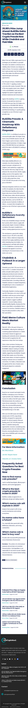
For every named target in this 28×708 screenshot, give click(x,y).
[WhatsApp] (15, 54)
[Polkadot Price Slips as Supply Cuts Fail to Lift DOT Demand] (14, 579)
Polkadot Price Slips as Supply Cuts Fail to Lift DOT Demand (13, 591)
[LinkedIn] (5, 659)
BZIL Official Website (7, 450)
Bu (3, 246)
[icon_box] (9, 690)
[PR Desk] (11, 47)
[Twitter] (8, 54)
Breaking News (7, 23)
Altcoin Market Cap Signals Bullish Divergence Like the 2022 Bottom (13, 599)
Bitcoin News (5, 618)
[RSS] (7, 659)
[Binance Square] (15, 659)
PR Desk (16, 46)
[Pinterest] (12, 54)
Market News (5, 594)
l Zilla (5, 246)
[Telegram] (22, 54)
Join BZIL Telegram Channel (9, 454)
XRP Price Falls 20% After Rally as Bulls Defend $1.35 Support (13, 607)
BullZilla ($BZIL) (6, 134)
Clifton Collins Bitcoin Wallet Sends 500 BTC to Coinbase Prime (13, 615)
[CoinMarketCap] (17, 659)
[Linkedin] (19, 54)
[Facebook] (5, 54)
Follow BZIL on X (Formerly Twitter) (11, 459)
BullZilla (17, 99)
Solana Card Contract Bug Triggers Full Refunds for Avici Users (12, 623)
